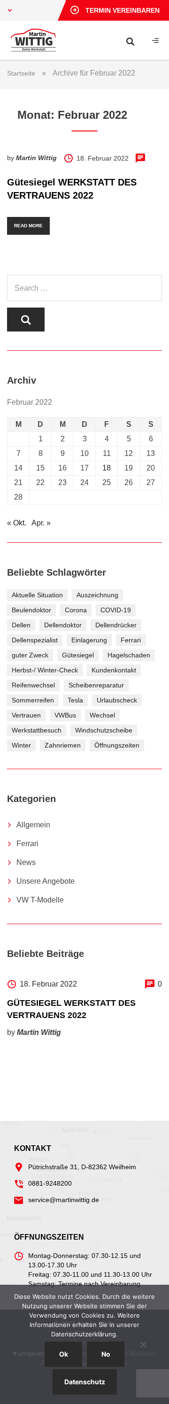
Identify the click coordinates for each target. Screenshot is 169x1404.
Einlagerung (89, 640)
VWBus (65, 715)
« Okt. (16, 523)
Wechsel (102, 715)
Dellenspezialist (35, 640)
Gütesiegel (78, 655)
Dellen (21, 625)
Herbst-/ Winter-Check (45, 670)
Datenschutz (84, 1382)
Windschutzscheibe (103, 730)
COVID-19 (115, 610)
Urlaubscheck (117, 700)
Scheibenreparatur (96, 685)
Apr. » (41, 523)
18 (106, 468)
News (26, 862)
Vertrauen (26, 715)
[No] (143, 1344)
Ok (63, 1354)
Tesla (75, 700)
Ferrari (131, 640)
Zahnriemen (63, 745)
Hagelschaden (129, 655)
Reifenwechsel (33, 685)
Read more (28, 225)
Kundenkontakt (114, 670)
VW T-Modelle (40, 900)
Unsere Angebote (45, 881)
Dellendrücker (116, 625)
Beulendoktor (31, 610)
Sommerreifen (33, 700)
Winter (21, 745)
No (105, 1354)
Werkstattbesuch (36, 730)
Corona (76, 610)
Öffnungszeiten (116, 745)
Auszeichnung (97, 595)
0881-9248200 (50, 1183)
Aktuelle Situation (37, 595)
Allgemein (33, 825)
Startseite (21, 73)
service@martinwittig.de (63, 1199)
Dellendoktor (63, 625)
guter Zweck (30, 655)
